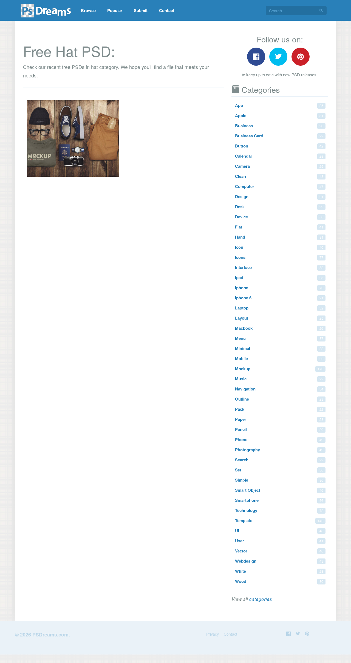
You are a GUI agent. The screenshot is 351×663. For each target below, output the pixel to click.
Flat (279, 227)
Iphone (279, 288)
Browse (88, 10)
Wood (279, 581)
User (279, 541)
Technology (279, 510)
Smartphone (279, 500)
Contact (166, 10)
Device (279, 217)
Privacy (212, 634)
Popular (114, 10)
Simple (279, 480)
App (279, 105)
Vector (279, 551)
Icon (279, 247)
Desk (279, 207)
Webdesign (279, 561)
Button (279, 146)
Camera (279, 166)
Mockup (279, 369)
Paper (279, 419)
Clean (279, 176)
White (279, 571)
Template (279, 520)
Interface (279, 267)
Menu (279, 338)
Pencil (279, 429)
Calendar (279, 156)
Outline (279, 399)
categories (260, 599)
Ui (279, 531)
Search (279, 460)
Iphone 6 (279, 298)
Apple (279, 115)
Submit (141, 10)
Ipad (279, 277)
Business (279, 126)
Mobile (279, 358)
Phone (279, 439)
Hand (279, 237)
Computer (279, 186)
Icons (279, 257)
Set (279, 470)
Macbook (279, 328)
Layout (279, 318)
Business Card (279, 136)
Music (279, 379)
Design (279, 196)
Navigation (279, 389)
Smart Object (279, 490)
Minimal (279, 348)
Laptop (279, 308)
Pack (279, 409)
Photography (279, 450)
